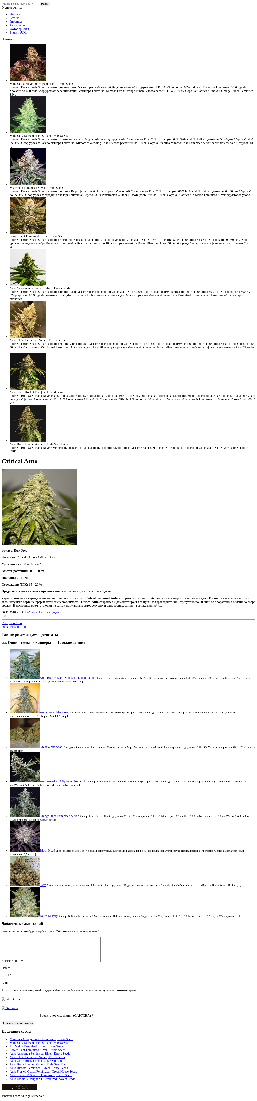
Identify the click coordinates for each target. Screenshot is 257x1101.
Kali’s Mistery (49, 916)
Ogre (43, 885)
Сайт (5, 982)
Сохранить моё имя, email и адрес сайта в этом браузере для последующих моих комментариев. (71, 990)
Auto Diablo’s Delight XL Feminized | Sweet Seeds (42, 1079)
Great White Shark (51, 747)
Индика (15, 14)
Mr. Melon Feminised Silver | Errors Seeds (36, 1046)
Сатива (14, 18)
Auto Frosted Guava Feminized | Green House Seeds (43, 1071)
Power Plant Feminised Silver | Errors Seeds (37, 1050)
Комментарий (12, 960)
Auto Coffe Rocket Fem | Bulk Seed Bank (36, 1060)
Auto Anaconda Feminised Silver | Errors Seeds (40, 1053)
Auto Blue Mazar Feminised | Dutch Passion (68, 677)
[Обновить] (10, 1008)
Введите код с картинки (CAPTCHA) (65, 1015)
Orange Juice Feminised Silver (59, 816)
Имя (6, 967)
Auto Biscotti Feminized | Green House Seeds (39, 1068)
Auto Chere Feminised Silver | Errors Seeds (37, 1057)
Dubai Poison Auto (14, 626)
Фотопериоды (19, 29)
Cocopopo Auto (12, 623)
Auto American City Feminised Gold (63, 781)
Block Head (48, 850)
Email (6, 975)
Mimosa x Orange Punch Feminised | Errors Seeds (41, 1039)
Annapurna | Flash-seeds (55, 712)
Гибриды (16, 21)
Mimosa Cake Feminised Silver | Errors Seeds (39, 1042)
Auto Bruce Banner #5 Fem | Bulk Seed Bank (39, 1064)
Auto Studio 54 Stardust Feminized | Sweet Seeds (41, 1075)
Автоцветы (17, 25)
